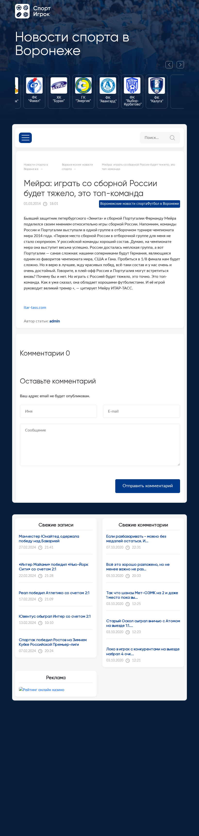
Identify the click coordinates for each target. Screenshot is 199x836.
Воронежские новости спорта (123, 204)
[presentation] (171, 64)
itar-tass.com (35, 308)
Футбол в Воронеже (163, 204)
